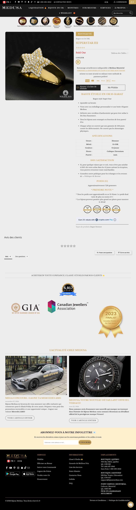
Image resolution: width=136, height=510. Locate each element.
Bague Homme (96, 227)
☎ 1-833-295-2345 (44, 2)
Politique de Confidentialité (119, 500)
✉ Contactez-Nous (62, 2)
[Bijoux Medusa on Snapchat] (28, 2)
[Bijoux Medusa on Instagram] (25, 2)
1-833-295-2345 (115, 469)
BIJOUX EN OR (56, 8)
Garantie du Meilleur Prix (79, 463)
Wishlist (40, 459)
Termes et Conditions (98, 500)
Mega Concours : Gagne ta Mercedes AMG (33, 398)
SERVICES (105, 8)
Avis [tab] (6, 256)
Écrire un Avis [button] (125, 253)
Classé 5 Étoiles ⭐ (76, 459)
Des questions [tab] (20, 256)
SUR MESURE (89, 8)
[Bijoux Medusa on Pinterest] (22, 2)
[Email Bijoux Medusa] (35, 2)
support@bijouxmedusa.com (112, 480)
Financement (42, 479)
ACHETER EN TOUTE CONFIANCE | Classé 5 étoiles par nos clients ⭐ (68, 275)
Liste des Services (75, 467)
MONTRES (73, 8)
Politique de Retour (92, 176)
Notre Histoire (74, 471)
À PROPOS (120, 8)
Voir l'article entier (20, 418)
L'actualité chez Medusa (68, 350)
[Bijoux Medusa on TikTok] (32, 2)
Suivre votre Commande (46, 467)
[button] (131, 504)
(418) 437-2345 (109, 466)
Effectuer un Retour (44, 463)
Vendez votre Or (43, 475)
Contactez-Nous (75, 475)
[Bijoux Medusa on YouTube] (18, 2)
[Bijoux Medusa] (12, 7)
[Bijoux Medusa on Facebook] (15, 2)
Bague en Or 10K (83, 39)
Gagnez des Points (44, 471)
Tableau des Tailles (119, 53)
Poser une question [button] (105, 253)
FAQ (70, 483)
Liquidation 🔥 (38, 8)
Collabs (72, 479)
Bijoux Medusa (17, 501)
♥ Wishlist (65, 13)
